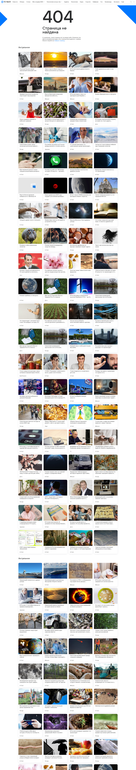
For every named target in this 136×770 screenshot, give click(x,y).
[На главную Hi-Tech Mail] (7, 2)
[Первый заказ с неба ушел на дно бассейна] (80, 340)
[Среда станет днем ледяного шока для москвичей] (106, 726)
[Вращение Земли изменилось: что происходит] (106, 164)
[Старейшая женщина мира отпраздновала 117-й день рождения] (30, 517)
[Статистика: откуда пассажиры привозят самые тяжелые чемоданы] (106, 416)
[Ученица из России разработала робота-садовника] (55, 542)
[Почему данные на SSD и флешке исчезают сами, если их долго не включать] (55, 441)
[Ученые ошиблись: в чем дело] (30, 290)
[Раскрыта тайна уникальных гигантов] (30, 240)
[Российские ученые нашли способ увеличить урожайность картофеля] (55, 315)
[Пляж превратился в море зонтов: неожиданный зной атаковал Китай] (30, 642)
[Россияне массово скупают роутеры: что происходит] (106, 340)
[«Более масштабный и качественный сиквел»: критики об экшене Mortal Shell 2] (80, 315)
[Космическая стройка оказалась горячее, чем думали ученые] (30, 592)
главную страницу (59, 40)
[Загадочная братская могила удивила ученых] (80, 164)
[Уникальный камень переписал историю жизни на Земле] (55, 700)
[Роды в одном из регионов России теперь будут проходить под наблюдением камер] (55, 751)
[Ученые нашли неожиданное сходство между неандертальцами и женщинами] (55, 240)
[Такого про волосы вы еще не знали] (106, 240)
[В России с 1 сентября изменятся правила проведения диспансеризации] (30, 700)
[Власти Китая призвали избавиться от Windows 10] (30, 189)
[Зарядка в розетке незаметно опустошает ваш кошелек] (30, 89)
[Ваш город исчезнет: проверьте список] (30, 751)
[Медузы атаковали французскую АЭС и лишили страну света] (106, 642)
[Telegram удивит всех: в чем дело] (30, 214)
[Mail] (2, 2)
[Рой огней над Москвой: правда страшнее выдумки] (80, 751)
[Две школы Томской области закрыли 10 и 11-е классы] (55, 290)
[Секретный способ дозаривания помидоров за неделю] (30, 491)
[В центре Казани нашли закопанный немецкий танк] (30, 63)
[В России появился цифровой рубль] (55, 567)
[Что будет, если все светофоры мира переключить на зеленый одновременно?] (55, 592)
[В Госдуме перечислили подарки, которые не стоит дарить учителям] (106, 114)
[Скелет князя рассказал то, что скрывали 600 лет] (106, 189)
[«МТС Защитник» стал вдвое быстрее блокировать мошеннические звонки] (55, 491)
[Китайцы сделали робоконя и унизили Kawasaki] (30, 391)
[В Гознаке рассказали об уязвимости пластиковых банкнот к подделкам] (55, 517)
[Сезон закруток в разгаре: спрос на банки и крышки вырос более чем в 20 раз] (30, 366)
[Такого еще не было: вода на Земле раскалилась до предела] (55, 63)
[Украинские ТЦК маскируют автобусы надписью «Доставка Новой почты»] (80, 466)
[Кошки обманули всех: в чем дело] (106, 89)
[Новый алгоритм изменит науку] (106, 592)
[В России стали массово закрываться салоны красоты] (106, 675)
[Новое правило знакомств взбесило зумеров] (30, 114)
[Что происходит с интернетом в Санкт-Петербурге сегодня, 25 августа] (30, 315)
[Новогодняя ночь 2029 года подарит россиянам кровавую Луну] (55, 189)
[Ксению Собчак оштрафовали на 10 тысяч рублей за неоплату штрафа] (30, 265)
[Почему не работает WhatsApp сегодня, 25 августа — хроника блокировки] (55, 164)
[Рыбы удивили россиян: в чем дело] (106, 63)
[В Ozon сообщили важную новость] (80, 391)
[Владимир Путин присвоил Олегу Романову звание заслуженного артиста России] (80, 441)
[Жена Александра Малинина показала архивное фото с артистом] (80, 491)
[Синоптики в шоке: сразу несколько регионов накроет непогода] (30, 139)
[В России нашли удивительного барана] (80, 63)
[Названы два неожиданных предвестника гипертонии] (80, 114)
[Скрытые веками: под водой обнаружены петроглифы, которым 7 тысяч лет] (106, 542)
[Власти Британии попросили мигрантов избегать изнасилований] (55, 89)
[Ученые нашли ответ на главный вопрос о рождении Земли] (55, 466)
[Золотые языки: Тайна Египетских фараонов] (80, 265)
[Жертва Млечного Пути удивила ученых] (80, 214)
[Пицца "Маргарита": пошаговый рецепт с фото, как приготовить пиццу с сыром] (55, 416)
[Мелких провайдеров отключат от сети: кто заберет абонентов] (106, 567)
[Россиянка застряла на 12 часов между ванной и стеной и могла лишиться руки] (55, 139)
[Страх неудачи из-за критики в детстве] (80, 366)
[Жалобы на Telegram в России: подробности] (80, 642)
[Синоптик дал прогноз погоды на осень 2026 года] (30, 416)
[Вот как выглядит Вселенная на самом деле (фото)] (55, 617)
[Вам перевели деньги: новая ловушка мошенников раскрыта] (30, 164)
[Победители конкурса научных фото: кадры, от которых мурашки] (80, 542)
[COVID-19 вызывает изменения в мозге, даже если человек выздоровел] (55, 366)
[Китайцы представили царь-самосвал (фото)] (55, 726)
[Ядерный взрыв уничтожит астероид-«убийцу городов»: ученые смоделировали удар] (80, 567)
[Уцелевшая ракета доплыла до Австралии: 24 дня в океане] (55, 675)
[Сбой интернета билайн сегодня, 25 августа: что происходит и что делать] (106, 265)
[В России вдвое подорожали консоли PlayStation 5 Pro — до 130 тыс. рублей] (80, 290)
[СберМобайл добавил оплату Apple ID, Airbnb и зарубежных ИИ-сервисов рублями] (106, 441)
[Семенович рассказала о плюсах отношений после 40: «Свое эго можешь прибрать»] (30, 617)
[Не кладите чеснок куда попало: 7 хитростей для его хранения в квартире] (55, 114)
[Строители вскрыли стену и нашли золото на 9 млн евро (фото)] (106, 517)
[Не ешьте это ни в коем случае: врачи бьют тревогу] (106, 700)
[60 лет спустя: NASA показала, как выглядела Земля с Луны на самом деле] (80, 189)
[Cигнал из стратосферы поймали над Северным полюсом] (106, 139)
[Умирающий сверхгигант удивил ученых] (30, 675)
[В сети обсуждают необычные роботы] (55, 642)
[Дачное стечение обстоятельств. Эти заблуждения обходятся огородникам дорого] (106, 751)
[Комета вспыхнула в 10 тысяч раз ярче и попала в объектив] (80, 617)
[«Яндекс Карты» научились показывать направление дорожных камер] (80, 416)
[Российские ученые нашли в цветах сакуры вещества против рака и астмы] (55, 265)
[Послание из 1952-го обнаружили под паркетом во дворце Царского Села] (80, 675)
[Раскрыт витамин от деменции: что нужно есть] (106, 366)
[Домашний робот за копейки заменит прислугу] (106, 491)
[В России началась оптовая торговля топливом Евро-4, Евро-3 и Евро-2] (106, 617)
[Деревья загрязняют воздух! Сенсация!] (30, 567)
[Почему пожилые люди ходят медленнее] (30, 726)
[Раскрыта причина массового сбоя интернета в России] (106, 315)
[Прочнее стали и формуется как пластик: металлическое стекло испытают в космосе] (80, 726)
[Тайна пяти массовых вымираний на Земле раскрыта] (80, 700)
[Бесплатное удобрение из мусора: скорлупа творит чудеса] (80, 240)
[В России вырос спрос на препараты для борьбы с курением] (80, 89)
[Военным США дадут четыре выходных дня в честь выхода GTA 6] (55, 391)
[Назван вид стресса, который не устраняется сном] (55, 214)
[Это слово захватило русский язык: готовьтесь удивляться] (106, 214)
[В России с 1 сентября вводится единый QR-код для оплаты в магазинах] (30, 441)
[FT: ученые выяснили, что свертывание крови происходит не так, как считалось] (80, 139)
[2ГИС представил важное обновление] (30, 542)
